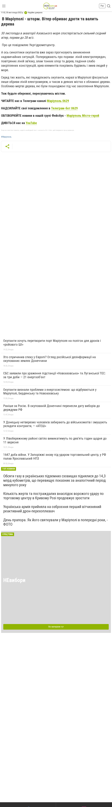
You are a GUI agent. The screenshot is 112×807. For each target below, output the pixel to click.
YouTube (31, 123)
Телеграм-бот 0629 (64, 108)
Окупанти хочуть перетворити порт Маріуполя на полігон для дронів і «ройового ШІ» (52, 342)
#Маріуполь (6, 137)
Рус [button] (102, 5)
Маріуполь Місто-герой (83, 116)
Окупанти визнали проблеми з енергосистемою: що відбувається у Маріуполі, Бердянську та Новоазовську (49, 391)
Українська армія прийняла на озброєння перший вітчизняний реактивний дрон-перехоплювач (52, 508)
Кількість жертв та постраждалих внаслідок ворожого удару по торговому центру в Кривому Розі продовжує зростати (53, 495)
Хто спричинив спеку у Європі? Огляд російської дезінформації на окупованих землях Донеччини (49, 359)
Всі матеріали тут (56, 626)
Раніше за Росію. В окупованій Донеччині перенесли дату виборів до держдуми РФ (51, 408)
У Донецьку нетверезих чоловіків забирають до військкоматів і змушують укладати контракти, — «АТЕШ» (55, 424)
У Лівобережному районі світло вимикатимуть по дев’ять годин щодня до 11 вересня (55, 440)
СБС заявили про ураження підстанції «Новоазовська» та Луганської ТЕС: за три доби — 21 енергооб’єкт (54, 375)
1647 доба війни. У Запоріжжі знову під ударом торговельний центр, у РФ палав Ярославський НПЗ (54, 456)
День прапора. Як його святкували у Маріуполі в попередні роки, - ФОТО (55, 522)
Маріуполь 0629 (58, 101)
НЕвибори (14, 580)
